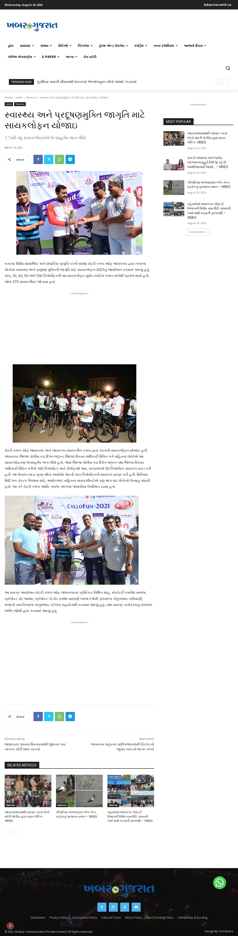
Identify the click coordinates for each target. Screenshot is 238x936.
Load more (196, 232)
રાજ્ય (19, 97)
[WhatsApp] (59, 159)
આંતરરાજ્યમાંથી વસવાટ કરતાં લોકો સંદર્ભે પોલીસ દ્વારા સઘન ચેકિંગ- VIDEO (27, 816)
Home (9, 97)
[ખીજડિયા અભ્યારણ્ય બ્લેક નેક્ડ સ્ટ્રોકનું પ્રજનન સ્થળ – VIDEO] (79, 791)
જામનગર (31, 97)
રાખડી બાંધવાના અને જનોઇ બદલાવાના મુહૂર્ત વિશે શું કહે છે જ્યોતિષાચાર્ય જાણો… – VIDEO (207, 162)
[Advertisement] (146, 26)
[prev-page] (7, 832)
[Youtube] (136, 907)
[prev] (219, 82)
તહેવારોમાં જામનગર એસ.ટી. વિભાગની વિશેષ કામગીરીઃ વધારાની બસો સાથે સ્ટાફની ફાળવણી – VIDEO (130, 816)
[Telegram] (70, 159)
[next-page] (15, 832)
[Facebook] (38, 159)
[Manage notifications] (10, 926)
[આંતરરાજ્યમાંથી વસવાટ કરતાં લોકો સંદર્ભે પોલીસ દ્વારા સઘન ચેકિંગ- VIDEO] (28, 791)
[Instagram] (113, 907)
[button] (227, 67)
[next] (226, 82)
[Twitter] (48, 159)
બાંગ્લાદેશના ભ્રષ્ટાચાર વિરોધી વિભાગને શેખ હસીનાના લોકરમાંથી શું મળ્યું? (89, 82)
